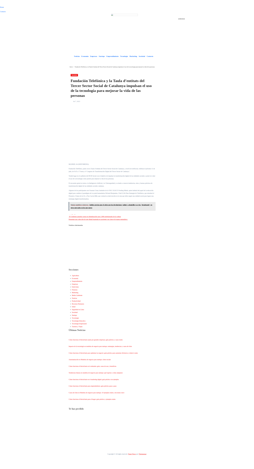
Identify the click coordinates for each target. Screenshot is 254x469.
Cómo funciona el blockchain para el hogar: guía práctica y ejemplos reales (92, 399)
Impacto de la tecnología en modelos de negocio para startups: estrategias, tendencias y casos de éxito (100, 346)
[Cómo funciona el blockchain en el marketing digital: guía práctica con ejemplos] (70, 376)
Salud (73, 307)
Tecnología (124, 56)
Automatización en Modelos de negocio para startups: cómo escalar (90, 359)
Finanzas (74, 290)
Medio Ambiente (77, 295)
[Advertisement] (127, 39)
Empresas (93, 56)
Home (2, 7)
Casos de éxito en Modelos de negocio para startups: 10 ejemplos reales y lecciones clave (96, 393)
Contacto (3, 11)
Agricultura (75, 275)
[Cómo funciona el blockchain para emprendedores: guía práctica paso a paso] (70, 383)
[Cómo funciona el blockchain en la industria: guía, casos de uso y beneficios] (70, 363)
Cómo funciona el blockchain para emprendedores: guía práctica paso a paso (92, 386)
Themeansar (142, 454)
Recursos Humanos (78, 304)
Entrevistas (75, 287)
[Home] (71, 56)
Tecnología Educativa (78, 321)
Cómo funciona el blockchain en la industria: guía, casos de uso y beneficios (92, 366)
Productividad (76, 301)
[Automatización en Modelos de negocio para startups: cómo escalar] (70, 356)
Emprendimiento (112, 56)
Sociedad (142, 56)
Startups (102, 56)
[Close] (0, 3)
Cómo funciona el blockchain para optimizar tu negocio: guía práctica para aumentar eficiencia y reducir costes (103, 353)
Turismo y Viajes (77, 326)
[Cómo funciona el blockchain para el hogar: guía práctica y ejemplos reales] (70, 396)
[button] (184, 56)
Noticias (77, 56)
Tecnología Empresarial (79, 324)
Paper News (132, 454)
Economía (85, 56)
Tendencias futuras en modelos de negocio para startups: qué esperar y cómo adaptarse (96, 373)
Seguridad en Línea (78, 309)
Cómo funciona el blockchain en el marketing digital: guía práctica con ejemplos (94, 379)
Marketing (133, 56)
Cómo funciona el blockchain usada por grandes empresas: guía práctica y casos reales (96, 340)
